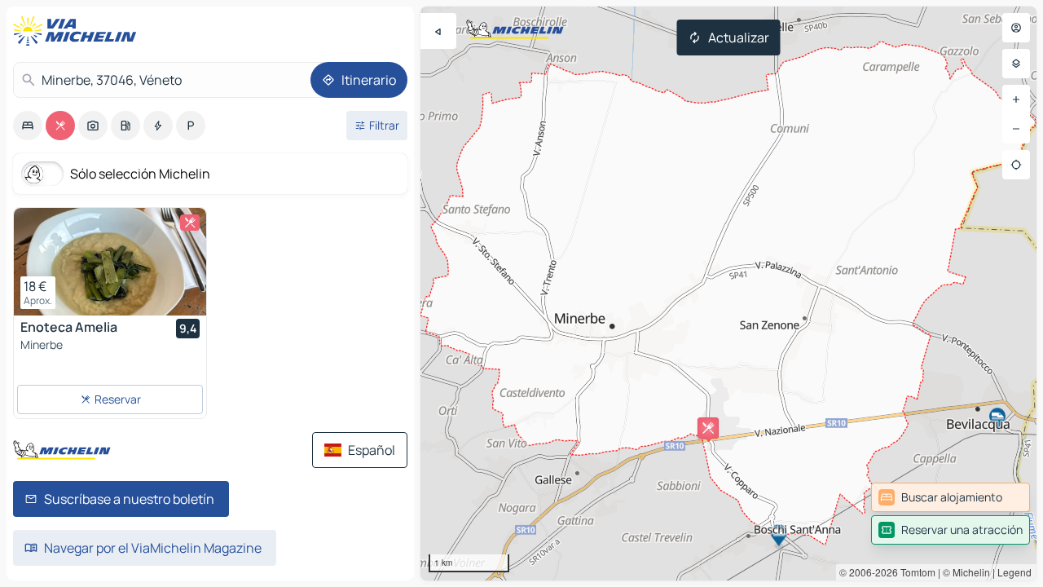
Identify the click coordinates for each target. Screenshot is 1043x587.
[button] (708, 428)
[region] (728, 293)
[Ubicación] (1016, 164)
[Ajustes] (1016, 63)
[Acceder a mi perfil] (1016, 27)
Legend (1014, 572)
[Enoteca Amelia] (110, 262)
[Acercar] (1016, 99)
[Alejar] (1016, 128)
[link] (950, 497)
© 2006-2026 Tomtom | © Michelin (914, 572)
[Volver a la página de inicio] (78, 31)
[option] (27, 125)
